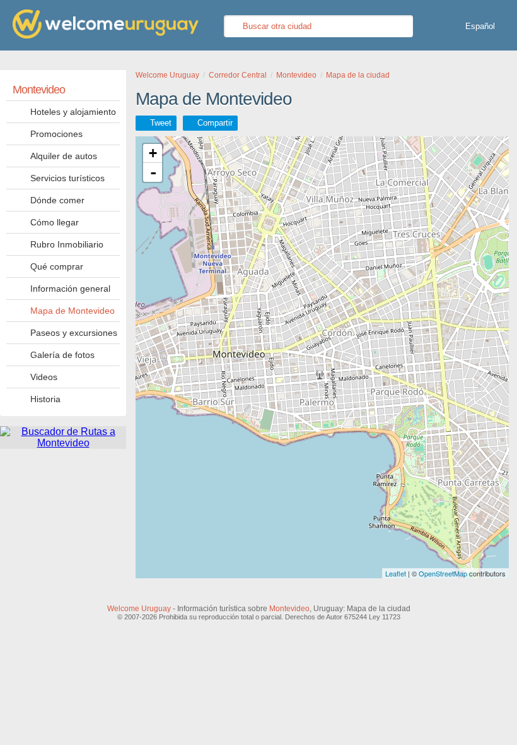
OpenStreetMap (443, 573)
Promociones (56, 134)
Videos (43, 377)
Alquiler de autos (63, 156)
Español (480, 26)
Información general (70, 288)
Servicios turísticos (67, 178)
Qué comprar (56, 266)
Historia (45, 399)
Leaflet (395, 573)
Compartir (215, 123)
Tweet (160, 123)
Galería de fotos (62, 355)
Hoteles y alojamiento (73, 112)
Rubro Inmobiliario (66, 244)
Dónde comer (57, 200)
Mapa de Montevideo (72, 311)
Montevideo (39, 89)
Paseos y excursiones (73, 333)
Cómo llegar (54, 222)
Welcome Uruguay (139, 608)
